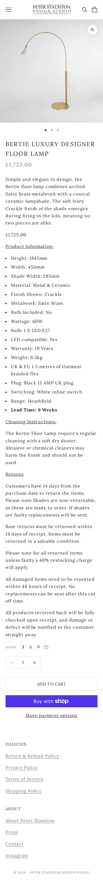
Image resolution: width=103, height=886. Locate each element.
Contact (14, 844)
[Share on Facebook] (23, 647)
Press (11, 832)
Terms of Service (24, 779)
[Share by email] (46, 647)
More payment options (51, 715)
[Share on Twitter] (31, 647)
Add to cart (51, 684)
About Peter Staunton (30, 820)
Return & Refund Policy (32, 756)
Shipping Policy (23, 791)
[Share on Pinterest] (38, 647)
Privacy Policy (21, 767)
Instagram (16, 855)
